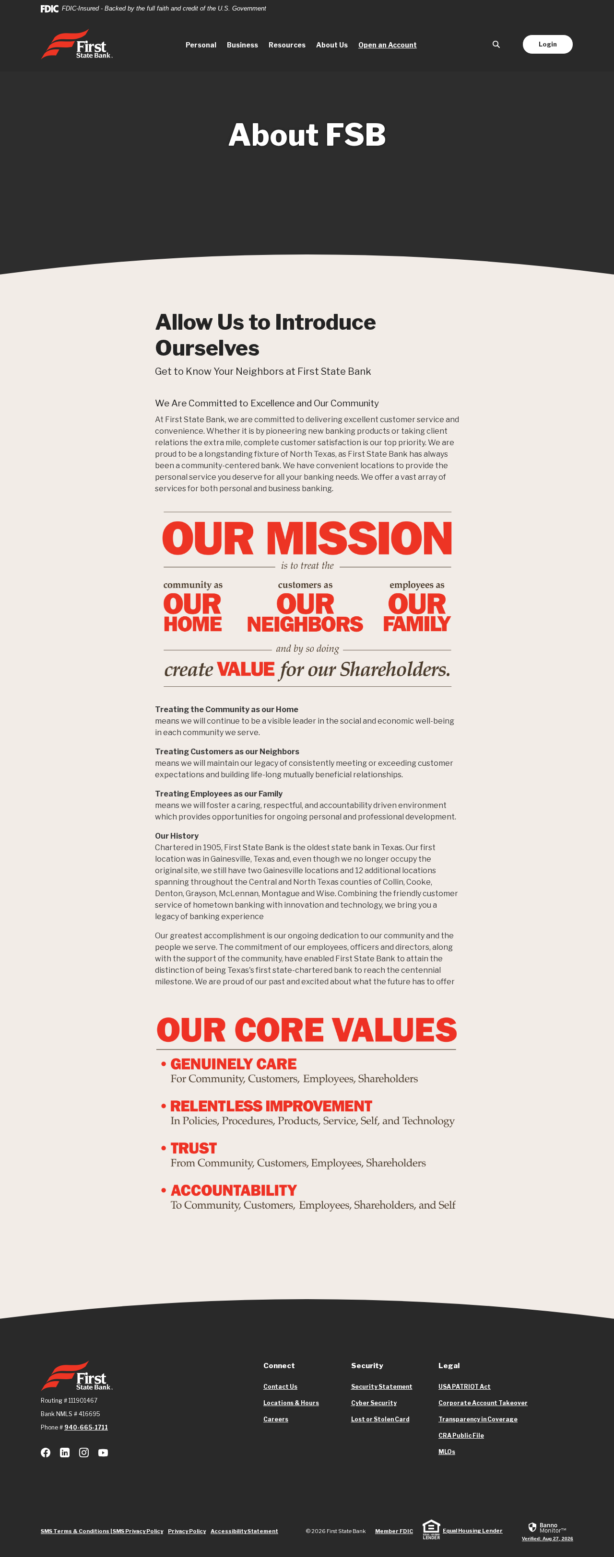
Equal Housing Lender (473, 1530)
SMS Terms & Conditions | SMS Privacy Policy (102, 1531)
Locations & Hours (291, 1403)
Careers (275, 1419)
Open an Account (390, 44)
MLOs (446, 1452)
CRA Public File (461, 1435)
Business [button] (242, 45)
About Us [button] (332, 45)
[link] (547, 1531)
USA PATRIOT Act (464, 1386)
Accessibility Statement (244, 1531)
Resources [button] (287, 45)
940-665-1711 (86, 1427)
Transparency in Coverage (478, 1419)
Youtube (103, 1452)
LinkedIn (65, 1452)
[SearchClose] (496, 44)
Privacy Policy (187, 1531)
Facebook (45, 1452)
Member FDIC (394, 1531)
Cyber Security (374, 1403)
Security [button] (367, 1365)
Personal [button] (201, 45)
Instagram (84, 1452)
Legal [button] (449, 1365)
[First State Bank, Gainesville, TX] (77, 44)
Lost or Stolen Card (380, 1419)
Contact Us (280, 1386)
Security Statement (382, 1386)
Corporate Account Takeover (483, 1403)
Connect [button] (279, 1365)
